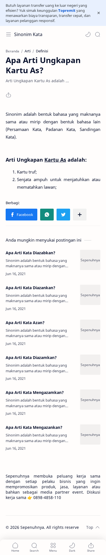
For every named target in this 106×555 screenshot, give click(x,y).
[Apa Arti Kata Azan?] (90, 330)
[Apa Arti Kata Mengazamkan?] (90, 399)
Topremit (66, 10)
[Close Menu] (98, 12)
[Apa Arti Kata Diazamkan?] (90, 365)
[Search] (97, 34)
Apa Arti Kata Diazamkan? (31, 357)
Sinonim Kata (28, 34)
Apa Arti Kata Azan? (25, 322)
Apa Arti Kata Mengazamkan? (35, 392)
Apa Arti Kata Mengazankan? (34, 427)
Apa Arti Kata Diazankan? (30, 287)
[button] (88, 34)
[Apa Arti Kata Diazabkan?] (90, 260)
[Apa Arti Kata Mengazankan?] (90, 434)
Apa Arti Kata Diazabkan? (30, 252)
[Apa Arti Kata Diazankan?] (90, 295)
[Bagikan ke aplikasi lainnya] (79, 214)
